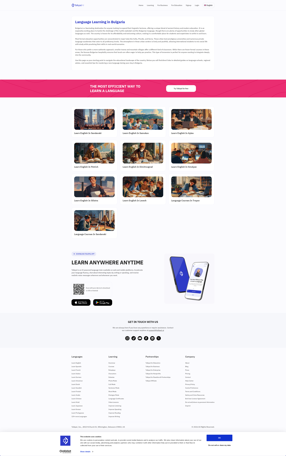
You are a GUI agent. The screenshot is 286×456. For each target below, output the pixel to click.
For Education (176, 5)
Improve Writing (114, 416)
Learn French (76, 370)
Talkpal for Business (153, 366)
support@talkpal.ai (156, 330)
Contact (188, 377)
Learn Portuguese (78, 413)
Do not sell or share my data (219, 445)
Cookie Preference (191, 388)
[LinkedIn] (152, 338)
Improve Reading (114, 413)
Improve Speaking (114, 409)
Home (141, 5)
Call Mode (111, 384)
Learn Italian (76, 374)
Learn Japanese (77, 406)
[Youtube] (140, 338)
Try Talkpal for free (181, 88)
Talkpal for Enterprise (153, 370)
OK (219, 438)
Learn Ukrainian (77, 381)
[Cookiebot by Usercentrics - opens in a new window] (65, 451)
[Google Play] (102, 302)
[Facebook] (146, 338)
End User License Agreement (195, 399)
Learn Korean (76, 409)
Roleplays (111, 370)
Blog (186, 366)
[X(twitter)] (158, 338)
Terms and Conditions (192, 391)
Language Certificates (116, 399)
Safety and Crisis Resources (195, 395)
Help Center (189, 381)
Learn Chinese (76, 399)
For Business (162, 5)
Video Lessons (113, 402)
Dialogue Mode (113, 395)
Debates (111, 377)
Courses (111, 366)
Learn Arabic (76, 395)
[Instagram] (127, 338)
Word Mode (112, 391)
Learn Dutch (76, 384)
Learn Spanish (76, 366)
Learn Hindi (75, 402)
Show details (85, 452)
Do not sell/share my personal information (199, 402)
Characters (112, 374)
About (187, 363)
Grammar (111, 363)
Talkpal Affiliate (151, 381)
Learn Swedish (77, 388)
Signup (188, 5)
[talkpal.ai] (78, 5)
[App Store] (81, 302)
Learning (150, 5)
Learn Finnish (76, 391)
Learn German (76, 377)
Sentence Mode (113, 388)
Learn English (76, 363)
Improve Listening (114, 406)
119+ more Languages (79, 416)
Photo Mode (112, 381)
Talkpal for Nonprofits (153, 374)
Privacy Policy (190, 384)
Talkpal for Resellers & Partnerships (158, 377)
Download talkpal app (85, 254)
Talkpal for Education (153, 363)
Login (197, 5)
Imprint (187, 406)
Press (187, 370)
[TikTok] (133, 338)
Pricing (187, 374)
